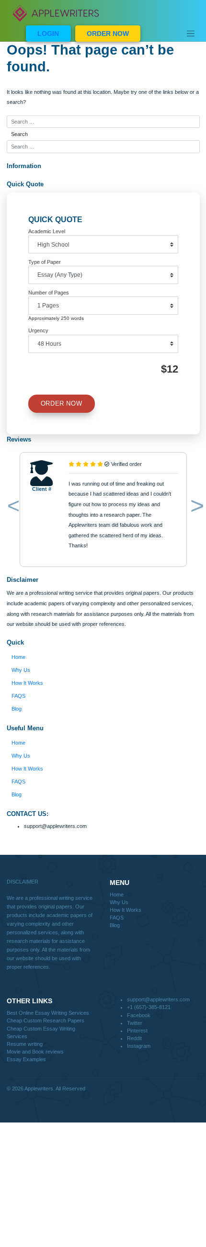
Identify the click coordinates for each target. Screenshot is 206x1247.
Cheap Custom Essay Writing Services (41, 1032)
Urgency (38, 330)
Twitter (134, 1023)
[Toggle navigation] (190, 33)
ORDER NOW (108, 33)
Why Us (20, 670)
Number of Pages (48, 292)
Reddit (134, 1038)
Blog (16, 709)
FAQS (18, 696)
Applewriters (38, 1088)
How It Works (27, 683)
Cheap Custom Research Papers (45, 1020)
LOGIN (48, 33)
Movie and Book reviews (35, 1051)
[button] (11, 507)
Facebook (138, 1015)
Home (18, 657)
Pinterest (137, 1030)
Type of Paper (44, 262)
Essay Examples (26, 1059)
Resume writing (25, 1044)
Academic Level (46, 231)
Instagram (138, 1046)
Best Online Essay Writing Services (48, 1013)
